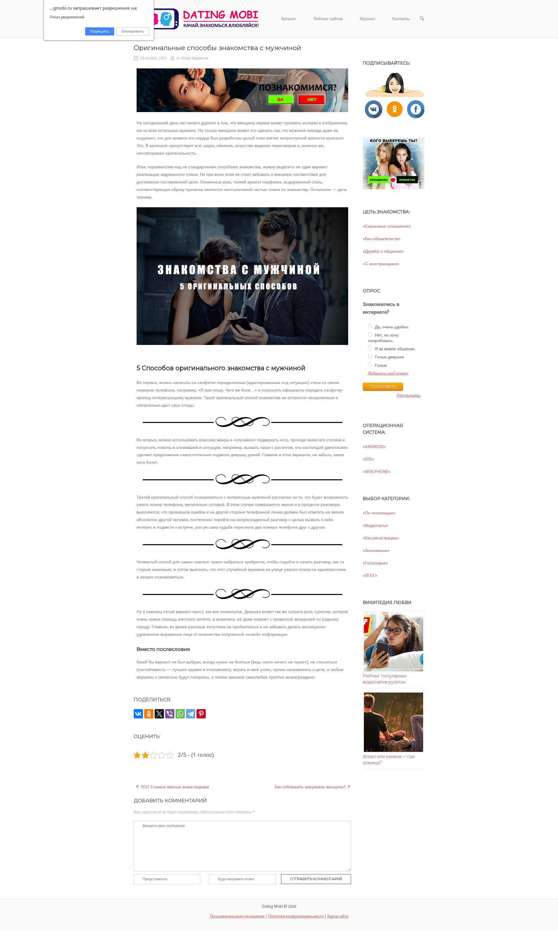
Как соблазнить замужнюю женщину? (310, 787)
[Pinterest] (201, 713)
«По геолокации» (379, 513)
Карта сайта (337, 916)
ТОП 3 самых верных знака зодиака (175, 787)
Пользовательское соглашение (237, 916)
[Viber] (169, 713)
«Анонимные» (376, 550)
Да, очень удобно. (391, 327)
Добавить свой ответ (388, 373)
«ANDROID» (374, 446)
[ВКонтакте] (138, 713)
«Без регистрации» (381, 538)
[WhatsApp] (180, 713)
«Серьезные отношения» (387, 226)
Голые (380, 365)
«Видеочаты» (375, 525)
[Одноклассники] (148, 713)
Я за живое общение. (395, 348)
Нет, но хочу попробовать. (383, 338)
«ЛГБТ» (370, 575)
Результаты (409, 396)
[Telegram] (190, 713)
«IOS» (368, 459)
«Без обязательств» (381, 238)
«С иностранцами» (381, 263)
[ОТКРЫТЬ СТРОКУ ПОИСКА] (422, 19)
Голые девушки (389, 357)
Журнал (367, 18)
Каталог (288, 18)
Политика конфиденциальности (295, 916)
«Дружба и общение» (383, 251)
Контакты (401, 18)
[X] (159, 713)
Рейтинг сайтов (328, 18)
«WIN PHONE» (377, 471)
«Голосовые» (375, 563)
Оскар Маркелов (194, 58)
